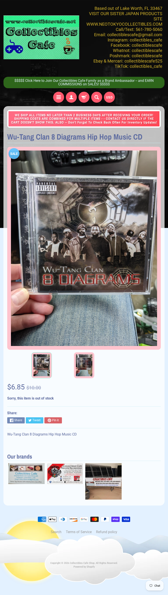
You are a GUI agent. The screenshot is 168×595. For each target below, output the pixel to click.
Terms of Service (79, 532)
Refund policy (106, 532)
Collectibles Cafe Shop (82, 563)
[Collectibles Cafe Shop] (41, 37)
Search (56, 532)
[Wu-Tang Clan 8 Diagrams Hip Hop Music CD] (42, 365)
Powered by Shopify (84, 566)
